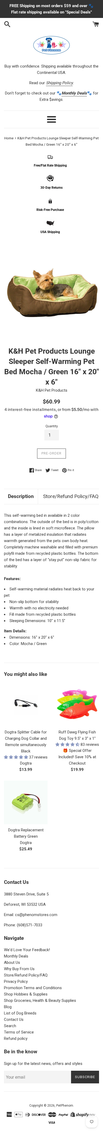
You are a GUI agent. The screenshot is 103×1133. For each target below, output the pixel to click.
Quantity (51, 426)
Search (10, 1025)
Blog (8, 1006)
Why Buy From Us (19, 968)
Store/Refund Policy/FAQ (71, 496)
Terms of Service (19, 1032)
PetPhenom (64, 1105)
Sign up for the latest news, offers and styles (43, 1063)
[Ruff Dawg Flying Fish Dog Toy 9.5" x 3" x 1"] (77, 704)
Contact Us (14, 1019)
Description (21, 496)
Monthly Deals (16, 956)
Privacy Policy (16, 981)
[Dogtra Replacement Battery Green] (26, 802)
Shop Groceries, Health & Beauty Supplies (40, 1000)
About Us (12, 962)
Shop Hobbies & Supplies (26, 994)
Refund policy (15, 1038)
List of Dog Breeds (20, 1013)
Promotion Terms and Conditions (33, 987)
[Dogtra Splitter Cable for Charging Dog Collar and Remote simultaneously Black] (26, 704)
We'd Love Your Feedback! (27, 949)
